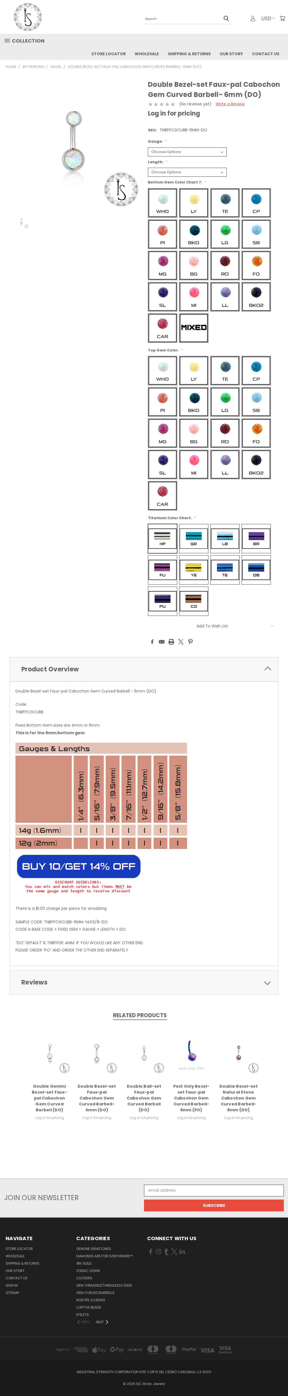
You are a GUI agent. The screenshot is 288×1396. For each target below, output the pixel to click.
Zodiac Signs (88, 1270)
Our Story (231, 54)
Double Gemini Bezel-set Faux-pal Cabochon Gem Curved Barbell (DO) (49, 1098)
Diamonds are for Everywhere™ (104, 1256)
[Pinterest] (190, 642)
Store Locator (108, 54)
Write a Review (230, 104)
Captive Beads (88, 1307)
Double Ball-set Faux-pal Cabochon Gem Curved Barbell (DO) (144, 1098)
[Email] (162, 642)
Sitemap (12, 1292)
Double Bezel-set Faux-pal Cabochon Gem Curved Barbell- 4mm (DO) (97, 1098)
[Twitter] (181, 642)
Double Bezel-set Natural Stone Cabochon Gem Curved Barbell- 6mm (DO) (238, 1098)
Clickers (84, 1278)
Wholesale (147, 54)
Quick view (49, 1052)
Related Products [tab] (140, 1015)
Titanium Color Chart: (172, 518)
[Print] (171, 642)
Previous (279, 1378)
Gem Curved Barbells (95, 1292)
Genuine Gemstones (93, 1248)
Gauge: (157, 141)
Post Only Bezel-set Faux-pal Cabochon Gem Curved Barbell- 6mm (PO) (191, 1098)
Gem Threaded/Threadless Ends (104, 1285)
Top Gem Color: (165, 350)
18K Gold (83, 1263)
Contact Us (265, 54)
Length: (157, 162)
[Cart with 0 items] (282, 18)
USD (266, 18)
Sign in (12, 1285)
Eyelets (82, 1314)
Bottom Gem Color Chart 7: (177, 182)
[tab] (144, 669)
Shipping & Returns (189, 54)
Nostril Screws (90, 1300)
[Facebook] (152, 642)
